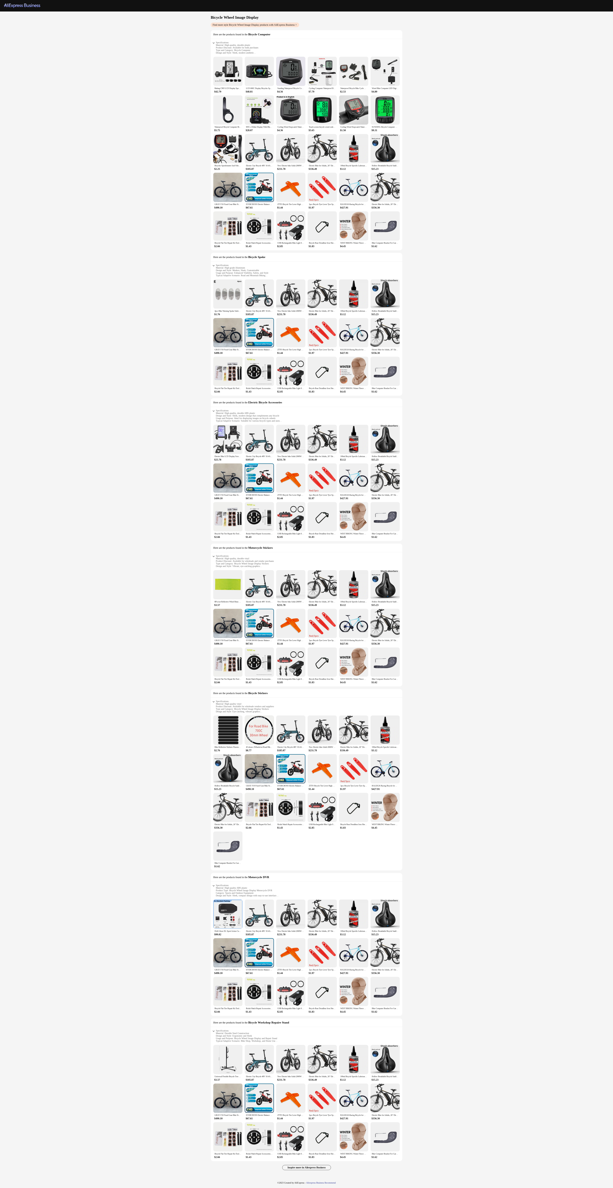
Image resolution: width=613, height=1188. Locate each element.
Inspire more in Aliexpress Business (307, 1167)
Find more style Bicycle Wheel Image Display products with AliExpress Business (254, 24)
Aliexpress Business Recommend (321, 1183)
